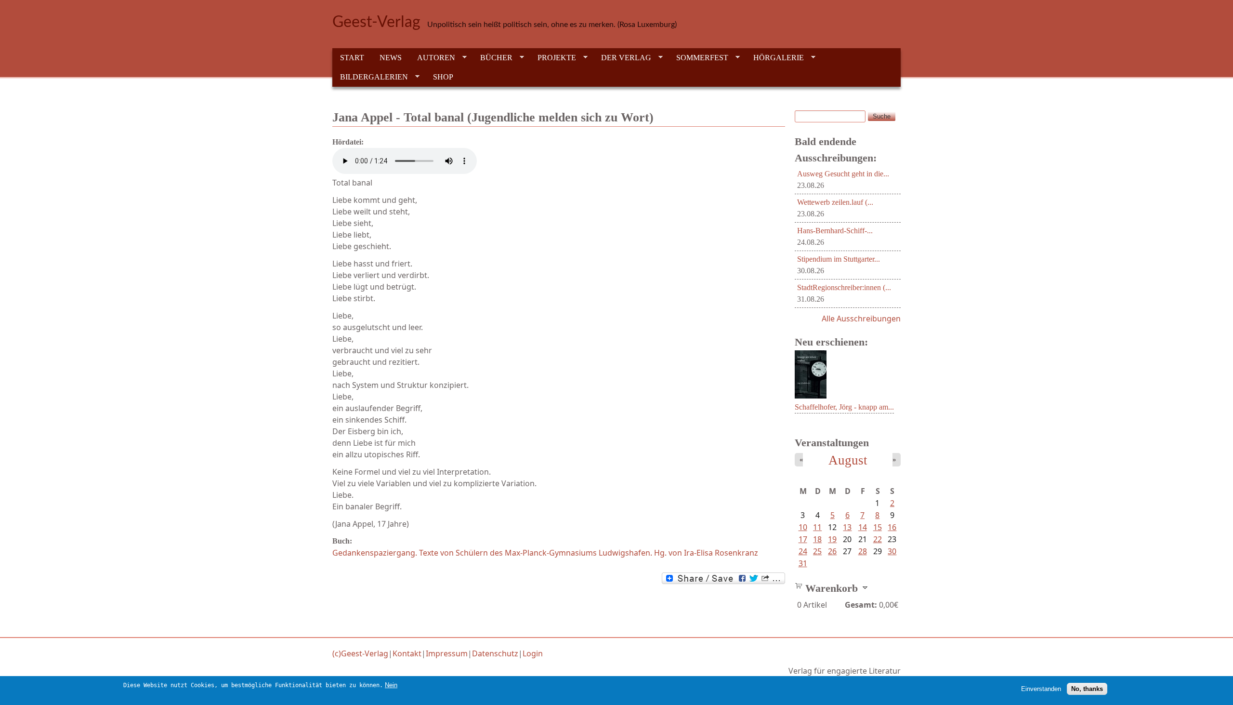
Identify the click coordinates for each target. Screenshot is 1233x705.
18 (817, 539)
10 (803, 527)
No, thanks (1087, 688)
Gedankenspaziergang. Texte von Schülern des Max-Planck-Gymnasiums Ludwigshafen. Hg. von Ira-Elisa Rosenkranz (545, 552)
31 (803, 563)
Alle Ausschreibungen (861, 318)
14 (862, 527)
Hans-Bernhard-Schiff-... (835, 230)
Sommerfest (698, 57)
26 (832, 551)
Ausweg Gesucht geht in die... (843, 174)
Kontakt (407, 653)
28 (862, 551)
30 (892, 551)
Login (533, 653)
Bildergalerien (370, 77)
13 (847, 527)
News (391, 57)
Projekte (553, 57)
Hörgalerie (775, 57)
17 (803, 539)
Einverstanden (1041, 688)
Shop (443, 77)
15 (877, 527)
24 (803, 551)
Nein (391, 685)
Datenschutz (495, 653)
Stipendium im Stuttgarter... (838, 259)
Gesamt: (861, 604)
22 (877, 539)
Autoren (432, 57)
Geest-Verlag (376, 22)
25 (817, 551)
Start (352, 57)
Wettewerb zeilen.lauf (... (835, 202)
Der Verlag (622, 57)
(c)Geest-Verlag (360, 653)
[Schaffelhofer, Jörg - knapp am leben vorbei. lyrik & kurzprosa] (810, 395)
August (847, 460)
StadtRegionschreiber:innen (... (844, 287)
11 (817, 527)
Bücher (492, 57)
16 (892, 527)
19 (832, 539)
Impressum (447, 653)
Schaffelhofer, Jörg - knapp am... (844, 407)
